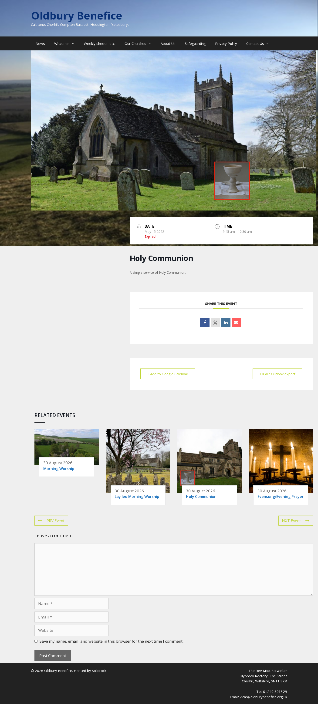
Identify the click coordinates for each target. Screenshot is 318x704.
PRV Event (55, 520)
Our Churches (135, 43)
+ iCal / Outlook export (277, 374)
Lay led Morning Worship (137, 496)
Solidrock (99, 670)
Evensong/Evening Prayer (280, 496)
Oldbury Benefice (76, 15)
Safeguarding (195, 43)
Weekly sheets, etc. (99, 43)
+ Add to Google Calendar (167, 374)
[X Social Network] (215, 322)
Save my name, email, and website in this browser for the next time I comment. (111, 641)
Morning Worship (58, 468)
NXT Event (291, 520)
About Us (168, 43)
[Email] (236, 322)
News (40, 43)
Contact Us (255, 43)
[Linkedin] (225, 322)
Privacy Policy (226, 43)
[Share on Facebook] (205, 322)
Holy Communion (201, 496)
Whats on (61, 43)
